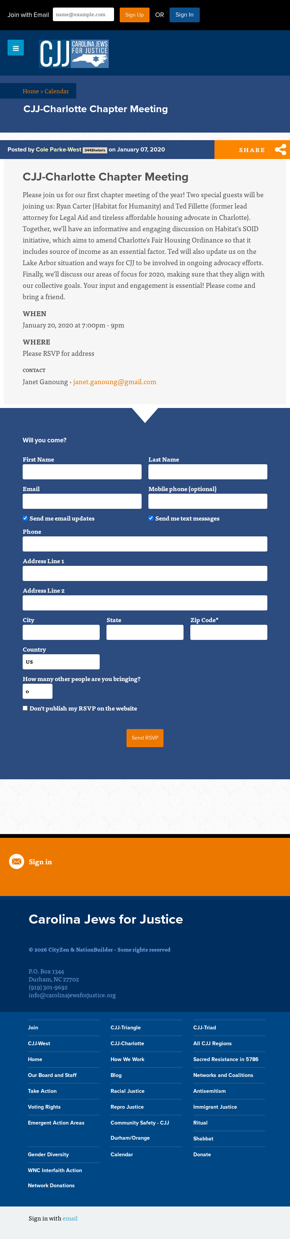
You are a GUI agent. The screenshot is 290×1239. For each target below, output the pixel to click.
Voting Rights (44, 1107)
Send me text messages (187, 517)
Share (252, 149)
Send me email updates (61, 517)
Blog (116, 1075)
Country (34, 649)
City (28, 619)
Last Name (163, 459)
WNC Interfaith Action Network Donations (55, 1178)
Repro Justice (127, 1107)
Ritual (200, 1123)
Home (33, 91)
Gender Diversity (48, 1154)
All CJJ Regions (212, 1043)
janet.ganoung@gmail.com (114, 381)
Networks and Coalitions (223, 1075)
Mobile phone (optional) (182, 488)
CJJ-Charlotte (127, 1043)
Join (33, 1027)
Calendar (57, 91)
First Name (38, 459)
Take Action (42, 1091)
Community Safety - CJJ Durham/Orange (140, 1130)
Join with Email (28, 15)
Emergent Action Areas (56, 1123)
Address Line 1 (43, 560)
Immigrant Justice (215, 1107)
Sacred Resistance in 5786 (226, 1059)
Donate (202, 1154)
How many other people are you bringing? (81, 678)
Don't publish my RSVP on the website (83, 707)
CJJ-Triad (204, 1027)
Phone (32, 531)
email (70, 1218)
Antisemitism (209, 1091)
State (113, 619)
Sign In (185, 15)
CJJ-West (39, 1043)
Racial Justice (128, 1091)
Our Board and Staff (52, 1075)
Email (31, 488)
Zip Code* (204, 619)
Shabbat (203, 1138)
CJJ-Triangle (126, 1027)
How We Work (127, 1059)
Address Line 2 (44, 590)
